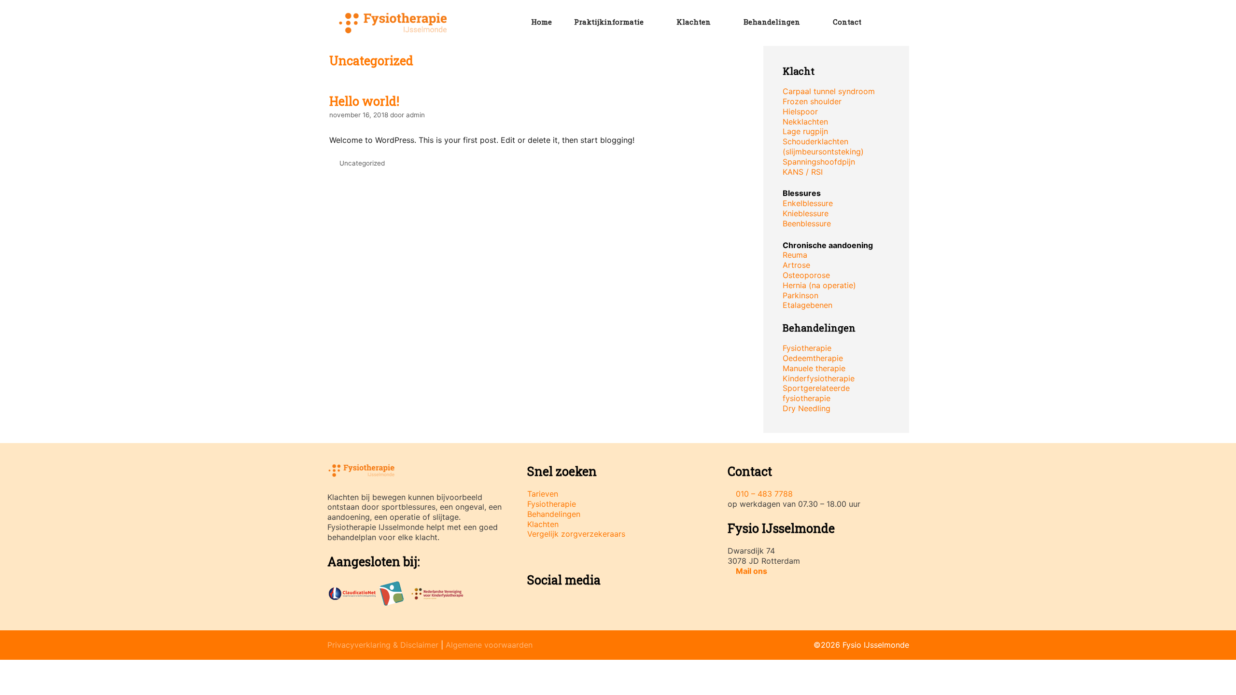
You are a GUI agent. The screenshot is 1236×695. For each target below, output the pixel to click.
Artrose (796, 265)
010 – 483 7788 (764, 494)
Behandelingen (772, 22)
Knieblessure (806, 213)
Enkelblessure (808, 203)
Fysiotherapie (807, 348)
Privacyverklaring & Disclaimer (382, 645)
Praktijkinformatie (609, 22)
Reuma (795, 255)
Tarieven (542, 494)
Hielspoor (800, 111)
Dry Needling (806, 408)
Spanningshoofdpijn (819, 162)
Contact (847, 22)
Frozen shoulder (812, 101)
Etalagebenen (807, 305)
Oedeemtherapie (813, 358)
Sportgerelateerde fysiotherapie (816, 393)
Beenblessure (807, 223)
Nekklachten (805, 121)
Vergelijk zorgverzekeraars (576, 534)
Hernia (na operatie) (819, 285)
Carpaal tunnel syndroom (829, 91)
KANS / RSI (803, 172)
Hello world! (364, 101)
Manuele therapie (814, 368)
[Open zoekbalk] (888, 22)
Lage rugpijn (805, 131)
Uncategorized (362, 163)
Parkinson (800, 295)
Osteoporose (806, 275)
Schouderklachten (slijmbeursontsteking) (823, 146)
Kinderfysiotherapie (819, 378)
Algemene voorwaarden (489, 645)
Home (541, 22)
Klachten (693, 22)
